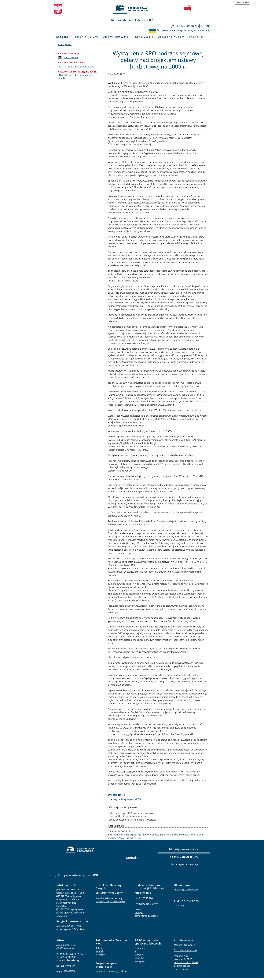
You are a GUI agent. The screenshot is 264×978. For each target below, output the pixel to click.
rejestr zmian (181, 969)
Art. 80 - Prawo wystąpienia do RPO (77, 66)
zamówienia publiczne (146, 915)
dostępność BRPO (183, 959)
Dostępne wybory (171, 36)
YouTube (139, 957)
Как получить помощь (184, 864)
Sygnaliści (197, 36)
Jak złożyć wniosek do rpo (184, 849)
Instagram (140, 961)
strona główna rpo (79, 850)
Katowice (100, 948)
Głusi (202, 26)
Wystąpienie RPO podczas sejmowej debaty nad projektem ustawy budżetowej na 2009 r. (160, 834)
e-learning (179, 905)
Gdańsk (99, 951)
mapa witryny (181, 955)
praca (138, 909)
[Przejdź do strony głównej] (132, 9)
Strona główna (65, 44)
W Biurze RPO (71, 57)
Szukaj (172, 26)
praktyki (139, 912)
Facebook (140, 948)
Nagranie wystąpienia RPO (127, 799)
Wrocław (100, 954)
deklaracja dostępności (186, 962)
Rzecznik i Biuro (85, 36)
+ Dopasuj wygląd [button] (242, 2)
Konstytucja (144, 36)
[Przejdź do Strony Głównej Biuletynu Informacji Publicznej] (187, 8)
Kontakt (62, 36)
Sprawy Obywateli (117, 36)
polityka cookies (182, 965)
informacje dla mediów (186, 889)
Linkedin (139, 954)
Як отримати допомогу (184, 856)
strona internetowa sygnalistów (112, 971)
